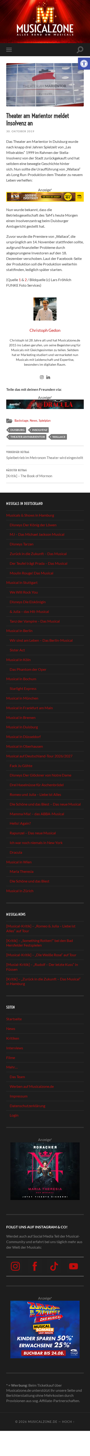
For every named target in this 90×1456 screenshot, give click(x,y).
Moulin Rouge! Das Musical (31, 573)
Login (14, 1115)
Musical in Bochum (21, 679)
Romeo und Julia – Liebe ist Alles (35, 794)
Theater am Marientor (27, 436)
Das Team (17, 1076)
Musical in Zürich (19, 890)
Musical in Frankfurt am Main (29, 708)
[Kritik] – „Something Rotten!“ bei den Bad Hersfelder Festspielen (39, 942)
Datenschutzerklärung (27, 1105)
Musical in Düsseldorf (23, 736)
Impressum (18, 1096)
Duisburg (17, 430)
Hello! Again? (20, 823)
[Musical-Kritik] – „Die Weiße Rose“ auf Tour (41, 955)
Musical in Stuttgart (22, 582)
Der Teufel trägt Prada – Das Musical (38, 563)
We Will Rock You (24, 592)
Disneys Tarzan (21, 544)
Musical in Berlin (19, 630)
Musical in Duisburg (22, 727)
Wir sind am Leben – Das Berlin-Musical (41, 640)
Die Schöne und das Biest (29, 881)
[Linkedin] (48, 377)
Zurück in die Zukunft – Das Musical (38, 553)
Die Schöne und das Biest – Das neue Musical (45, 804)
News (33, 420)
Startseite (14, 1019)
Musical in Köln (18, 659)
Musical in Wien (19, 862)
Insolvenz (39, 430)
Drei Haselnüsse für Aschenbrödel (37, 784)
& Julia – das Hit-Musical (29, 611)
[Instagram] (42, 377)
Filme (10, 1057)
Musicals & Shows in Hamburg (30, 515)
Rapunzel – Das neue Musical (33, 833)
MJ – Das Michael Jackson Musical (37, 534)
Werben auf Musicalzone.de (32, 1086)
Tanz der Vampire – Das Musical (35, 621)
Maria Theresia (21, 871)
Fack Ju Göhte (21, 765)
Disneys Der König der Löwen (33, 525)
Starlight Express (23, 688)
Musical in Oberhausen (24, 746)
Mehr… (12, 1067)
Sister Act (17, 650)
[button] (84, 64)
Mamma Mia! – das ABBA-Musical (37, 814)
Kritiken (12, 1038)
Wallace (59, 436)
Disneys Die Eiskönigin (28, 602)
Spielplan (45, 420)
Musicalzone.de (42, 1422)
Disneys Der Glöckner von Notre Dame (40, 775)
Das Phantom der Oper (28, 669)
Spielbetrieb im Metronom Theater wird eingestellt (44, 455)
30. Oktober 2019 (20, 131)
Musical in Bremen (21, 717)
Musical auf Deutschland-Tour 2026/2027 (39, 756)
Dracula (16, 852)
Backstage (21, 420)
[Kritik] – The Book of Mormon (29, 473)
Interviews (14, 1048)
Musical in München (22, 698)
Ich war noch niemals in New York (36, 842)
